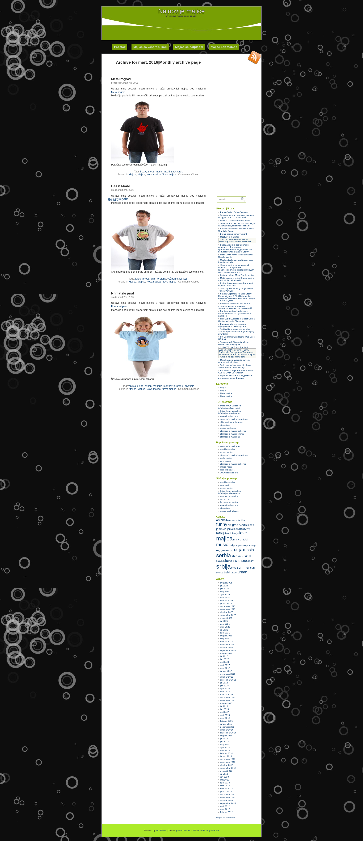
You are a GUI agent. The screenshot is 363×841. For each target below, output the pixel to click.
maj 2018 (224, 638)
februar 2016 (226, 694)
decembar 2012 (227, 794)
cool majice (225, 461)
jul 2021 (224, 630)
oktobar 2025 (226, 612)
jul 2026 (224, 586)
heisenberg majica (229, 502)
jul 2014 (224, 738)
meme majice (226, 452)
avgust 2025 (226, 618)
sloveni (228, 561)
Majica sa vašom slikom (150, 47)
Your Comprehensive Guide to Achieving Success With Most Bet (234, 240)
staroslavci (225, 425)
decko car (225, 499)
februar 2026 (226, 600)
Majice (141, 174)
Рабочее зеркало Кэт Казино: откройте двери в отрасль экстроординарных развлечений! (235, 305)
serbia (223, 555)
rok (181, 171)
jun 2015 (224, 709)
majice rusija (226, 467)
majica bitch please (229, 511)
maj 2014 (224, 744)
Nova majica (153, 174)
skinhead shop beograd (231, 422)
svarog (219, 572)
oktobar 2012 (226, 800)
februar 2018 (226, 641)
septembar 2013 (228, 768)
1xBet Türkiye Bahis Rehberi (234, 347)
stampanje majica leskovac (233, 431)
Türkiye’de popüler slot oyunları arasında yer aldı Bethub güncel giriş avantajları (236, 331)
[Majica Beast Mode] (142, 269)
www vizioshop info (229, 416)
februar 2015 (226, 721)
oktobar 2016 (226, 677)
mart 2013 (225, 785)
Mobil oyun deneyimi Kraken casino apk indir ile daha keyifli (236, 279)
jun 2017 (224, 659)
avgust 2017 (226, 653)
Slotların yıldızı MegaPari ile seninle (237, 275)
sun (252, 567)
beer (228, 520)
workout (183, 278)
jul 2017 (224, 656)
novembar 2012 (227, 797)
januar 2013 (226, 791)
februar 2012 (226, 812)
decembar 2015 (227, 697)
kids (236, 529)
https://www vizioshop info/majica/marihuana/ (229, 412)
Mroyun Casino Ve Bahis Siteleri (235, 220)
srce (233, 567)
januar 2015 (226, 724)
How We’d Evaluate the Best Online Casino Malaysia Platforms (236, 320)
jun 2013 (224, 777)
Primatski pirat (122, 293)
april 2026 (225, 594)
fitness (145, 278)
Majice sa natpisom (225, 817)
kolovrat (244, 529)
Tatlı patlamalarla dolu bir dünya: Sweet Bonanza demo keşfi (235, 366)
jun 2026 (224, 588)
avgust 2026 (226, 583)
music (159, 171)
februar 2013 (226, 788)
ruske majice (226, 458)
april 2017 (225, 665)
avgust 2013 (226, 771)
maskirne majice (227, 449)
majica (224, 538)
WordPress (161, 830)
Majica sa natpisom (189, 47)
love (243, 533)
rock (175, 171)
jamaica (221, 529)
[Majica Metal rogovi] (142, 162)
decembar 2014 (227, 727)
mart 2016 (225, 691)
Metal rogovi (121, 79)
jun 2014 (224, 741)
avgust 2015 (226, 703)
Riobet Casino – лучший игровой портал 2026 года (235, 284)
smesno (241, 560)
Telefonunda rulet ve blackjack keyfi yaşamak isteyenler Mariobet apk (236, 224)
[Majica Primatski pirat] (142, 376)
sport (250, 560)
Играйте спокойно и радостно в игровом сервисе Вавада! (235, 377)
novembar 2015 (227, 700)
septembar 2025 (228, 615)
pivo (248, 545)
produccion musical (185, 830)
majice (237, 539)
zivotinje (189, 386)
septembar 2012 (228, 803)
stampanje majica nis (230, 437)
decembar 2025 (227, 606)
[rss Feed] (254, 57)
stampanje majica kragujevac (234, 419)
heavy (143, 171)
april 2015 (225, 715)
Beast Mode (120, 186)
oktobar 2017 (226, 647)
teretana (161, 278)
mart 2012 (225, 809)
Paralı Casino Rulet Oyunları (234, 212)
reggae (221, 550)
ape (141, 386)
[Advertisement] (181, 26)
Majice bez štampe (224, 47)
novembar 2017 (227, 644)
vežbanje (172, 278)
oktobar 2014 (226, 730)
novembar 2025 (227, 609)
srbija (223, 566)
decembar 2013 (227, 759)
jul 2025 (224, 621)
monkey (167, 386)
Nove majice (169, 174)
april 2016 (225, 688)
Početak (120, 47)
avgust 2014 (226, 736)
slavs (219, 560)
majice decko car (228, 428)
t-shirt (227, 572)
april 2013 (225, 783)
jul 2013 (224, 774)
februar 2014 (226, 753)
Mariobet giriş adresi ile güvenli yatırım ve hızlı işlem (234, 361)
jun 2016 (224, 686)
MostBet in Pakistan (229, 237)
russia (248, 550)
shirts (241, 556)
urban (242, 572)
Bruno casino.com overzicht (233, 234)
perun (242, 545)
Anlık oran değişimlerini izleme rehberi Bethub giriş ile (233, 343)
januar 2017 (226, 671)
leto (219, 533)
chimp (148, 386)
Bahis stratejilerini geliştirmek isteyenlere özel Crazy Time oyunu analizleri (234, 313)
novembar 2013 (227, 762)
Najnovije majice (181, 11)
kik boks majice (227, 470)
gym (153, 278)
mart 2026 (225, 597)
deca (234, 520)
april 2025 (225, 624)
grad (235, 525)
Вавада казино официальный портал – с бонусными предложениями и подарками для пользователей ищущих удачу (235, 248)
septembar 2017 (228, 650)
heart (242, 525)
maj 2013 (224, 780)
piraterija (179, 386)
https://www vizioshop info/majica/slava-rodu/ (229, 407)
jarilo (230, 529)
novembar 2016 (227, 674)
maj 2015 (224, 712)
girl (229, 525)
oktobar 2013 (226, 765)
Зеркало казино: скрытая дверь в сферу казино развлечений (236, 216)
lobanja (234, 533)
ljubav (225, 533)
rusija (237, 549)
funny (221, 524)
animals (133, 386)
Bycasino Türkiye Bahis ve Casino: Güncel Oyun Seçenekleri (236, 371)
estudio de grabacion (208, 830)
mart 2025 (225, 627)
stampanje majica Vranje (232, 434)
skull (247, 556)
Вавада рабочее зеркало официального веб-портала (232, 325)
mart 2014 (225, 750)
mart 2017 (225, 668)
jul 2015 (224, 706)
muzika (168, 171)
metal (151, 171)
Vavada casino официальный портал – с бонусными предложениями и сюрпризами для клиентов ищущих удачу (236, 268)
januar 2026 (226, 603)
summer (243, 567)
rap (253, 545)
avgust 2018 (226, 636)
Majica (132, 174)
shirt (234, 556)
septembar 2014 (228, 733)
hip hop (249, 525)
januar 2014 (226, 756)
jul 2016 (224, 683)
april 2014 (225, 747)
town (234, 572)
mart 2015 (225, 718)
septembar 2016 (228, 680)
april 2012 (225, 806)
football (242, 520)
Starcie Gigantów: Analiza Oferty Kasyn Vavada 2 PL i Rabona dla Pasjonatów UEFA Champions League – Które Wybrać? (236, 297)
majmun (157, 386)
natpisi (233, 545)
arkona (221, 520)
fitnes (138, 278)
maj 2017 (224, 662)
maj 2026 (224, 591)
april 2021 (225, 633)
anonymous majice (229, 496)
